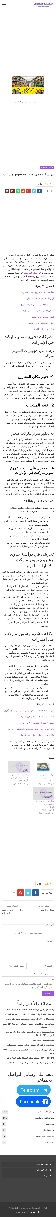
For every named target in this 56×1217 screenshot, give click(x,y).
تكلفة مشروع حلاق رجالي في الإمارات (36, 716)
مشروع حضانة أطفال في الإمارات (38, 722)
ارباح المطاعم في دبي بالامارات (39, 298)
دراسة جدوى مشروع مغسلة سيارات (37, 292)
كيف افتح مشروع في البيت (41, 322)
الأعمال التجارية (47, 167)
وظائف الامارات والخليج (44, 1118)
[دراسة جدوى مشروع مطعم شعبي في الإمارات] (43, 793)
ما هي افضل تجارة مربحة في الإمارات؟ (36, 310)
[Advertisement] (28, 40)
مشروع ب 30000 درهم (43, 329)
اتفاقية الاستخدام (43, 1170)
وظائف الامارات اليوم (45, 1112)
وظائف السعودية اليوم (45, 1136)
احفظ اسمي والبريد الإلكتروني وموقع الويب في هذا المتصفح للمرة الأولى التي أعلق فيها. (28, 985)
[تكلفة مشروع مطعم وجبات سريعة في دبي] (19, 767)
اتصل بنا (46, 1176)
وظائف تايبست (47, 910)
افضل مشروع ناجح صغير (42, 316)
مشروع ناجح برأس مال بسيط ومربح (37, 304)
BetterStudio (35, 1212)
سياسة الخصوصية (42, 1164)
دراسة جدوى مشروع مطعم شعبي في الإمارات (45, 804)
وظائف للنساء (48, 1142)
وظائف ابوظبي (48, 1130)
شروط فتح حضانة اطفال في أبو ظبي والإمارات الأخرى (29, 710)
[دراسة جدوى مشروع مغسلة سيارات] (43, 767)
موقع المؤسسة (30, 272)
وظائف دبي (49, 1124)
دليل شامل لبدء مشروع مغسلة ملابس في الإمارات (31, 729)
